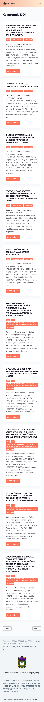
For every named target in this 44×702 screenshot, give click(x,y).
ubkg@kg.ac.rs (14, 646)
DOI (13, 320)
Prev (8, 628)
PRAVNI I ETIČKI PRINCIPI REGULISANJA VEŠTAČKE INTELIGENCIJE (17, 252)
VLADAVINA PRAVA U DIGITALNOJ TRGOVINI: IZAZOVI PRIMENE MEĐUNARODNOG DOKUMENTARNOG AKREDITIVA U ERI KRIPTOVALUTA (21, 30)
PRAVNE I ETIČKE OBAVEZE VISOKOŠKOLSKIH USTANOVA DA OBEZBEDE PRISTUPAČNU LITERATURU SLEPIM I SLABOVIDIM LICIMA (21, 196)
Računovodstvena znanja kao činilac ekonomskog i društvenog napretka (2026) (22, 324)
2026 (8, 40)
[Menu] (40, 4)
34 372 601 (30, 641)
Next (36, 628)
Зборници (28, 40)
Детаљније (13, 70)
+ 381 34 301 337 (17, 641)
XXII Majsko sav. (17, 40)
